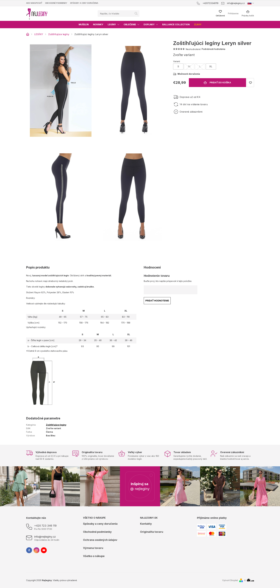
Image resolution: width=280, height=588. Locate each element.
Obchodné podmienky (56, 3)
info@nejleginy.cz (45, 536)
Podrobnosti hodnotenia (213, 49)
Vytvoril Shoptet (230, 580)
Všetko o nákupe (94, 556)
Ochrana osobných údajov (100, 539)
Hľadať (136, 13)
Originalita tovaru (151, 531)
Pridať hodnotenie (157, 300)
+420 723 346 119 (45, 525)
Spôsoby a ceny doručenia (84, 3)
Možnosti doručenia (189, 73)
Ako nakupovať (34, 3)
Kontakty (146, 523)
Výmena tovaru (93, 547)
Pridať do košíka (220, 82)
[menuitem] (83, 24)
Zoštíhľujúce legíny (56, 425)
